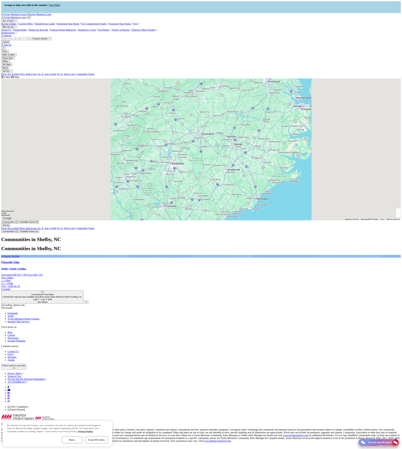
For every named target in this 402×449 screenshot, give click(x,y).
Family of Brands (121, 30)
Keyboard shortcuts (352, 219)
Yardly (11, 316)
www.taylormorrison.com (295, 435)
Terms (382, 219)
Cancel (6, 42)
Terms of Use (14, 376)
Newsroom (13, 338)
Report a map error (393, 219)
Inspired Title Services (19, 321)
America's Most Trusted (143, 30)
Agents (11, 360)
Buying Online (9, 23)
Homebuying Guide (45, 23)
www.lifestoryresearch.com (217, 441)
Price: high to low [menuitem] (28, 74)
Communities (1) (10, 222)
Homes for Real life (39, 30)
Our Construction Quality (94, 23)
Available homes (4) (29, 222)
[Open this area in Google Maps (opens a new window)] (7, 218)
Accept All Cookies (96, 439)
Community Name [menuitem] (85, 74)
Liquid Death (20, 30)
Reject (72, 439)
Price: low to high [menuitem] (10, 74)
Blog (10, 332)
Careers (11, 335)
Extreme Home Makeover (63, 30)
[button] (151, 161)
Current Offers (25, 23)
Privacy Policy (15, 373)
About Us (6, 30)
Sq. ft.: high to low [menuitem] (66, 74)
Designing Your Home (68, 23)
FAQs (11, 354)
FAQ (136, 23)
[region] (57, 433)
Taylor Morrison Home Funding (23, 318)
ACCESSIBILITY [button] (17, 382)
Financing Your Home (120, 23)
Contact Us (13, 351)
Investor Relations (16, 340)
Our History (104, 30)
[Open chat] (395, 442)
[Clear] (50, 38)
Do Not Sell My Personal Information (26, 379)
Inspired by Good (87, 30)
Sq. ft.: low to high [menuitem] (47, 74)
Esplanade (13, 313)
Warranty (12, 357)
